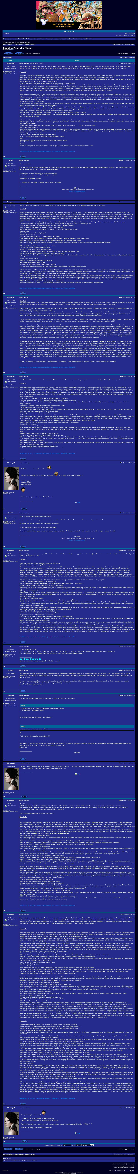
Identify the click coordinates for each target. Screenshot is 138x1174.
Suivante (133, 53)
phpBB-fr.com (73, 1173)
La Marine (11, 49)
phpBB (62, 1172)
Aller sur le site (69, 31)
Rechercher (132, 33)
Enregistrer (89, 39)
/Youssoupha (81, 191)
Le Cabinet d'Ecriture (29, 44)
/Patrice (75, 191)
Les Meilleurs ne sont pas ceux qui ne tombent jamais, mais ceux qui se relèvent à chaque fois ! (48, 151)
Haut (4, 156)
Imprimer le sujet (7, 57)
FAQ (126, 33)
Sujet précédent (123, 57)
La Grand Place (17, 44)
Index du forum (7, 44)
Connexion (6, 33)
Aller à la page (121, 53)
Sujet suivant (131, 57)
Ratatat (71, 191)
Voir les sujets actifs (25, 42)
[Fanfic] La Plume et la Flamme (18, 48)
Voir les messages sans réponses (11, 42)
